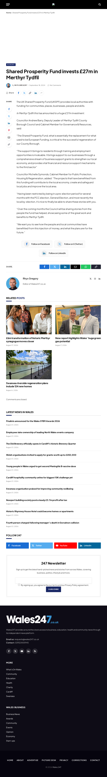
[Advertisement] (53, 38)
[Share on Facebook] (18, 92)
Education (10, 678)
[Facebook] (9, 109)
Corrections (79, 760)
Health (9, 683)
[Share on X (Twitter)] (24, 92)
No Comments (55, 85)
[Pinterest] (9, 130)
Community (11, 674)
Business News (13, 714)
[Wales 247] (53, 4)
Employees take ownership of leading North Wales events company (40, 432)
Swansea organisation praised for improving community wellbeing (39, 488)
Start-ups (10, 740)
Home (8, 13)
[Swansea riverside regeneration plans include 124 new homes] (29, 364)
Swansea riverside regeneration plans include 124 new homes (27, 385)
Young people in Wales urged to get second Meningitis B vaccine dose (41, 466)
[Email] (9, 137)
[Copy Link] (29, 92)
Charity (9, 687)
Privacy (64, 760)
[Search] (99, 4)
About (20, 760)
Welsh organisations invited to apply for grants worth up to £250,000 (41, 455)
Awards (9, 718)
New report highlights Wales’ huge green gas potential (78, 340)
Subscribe (53, 589)
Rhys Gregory (20, 85)
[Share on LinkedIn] (35, 92)
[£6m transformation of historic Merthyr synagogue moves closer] (29, 319)
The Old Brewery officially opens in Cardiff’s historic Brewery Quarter (41, 443)
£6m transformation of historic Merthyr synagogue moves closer (28, 340)
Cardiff (9, 691)
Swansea (10, 696)
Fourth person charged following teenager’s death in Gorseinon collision (42, 522)
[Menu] (8, 4)
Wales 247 (57, 767)
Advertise (32, 760)
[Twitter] (9, 116)
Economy (10, 64)
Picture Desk (49, 760)
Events (9, 727)
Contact (95, 760)
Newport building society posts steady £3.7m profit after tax (36, 500)
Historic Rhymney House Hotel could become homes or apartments (40, 511)
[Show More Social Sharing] (41, 92)
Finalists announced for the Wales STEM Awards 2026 (33, 421)
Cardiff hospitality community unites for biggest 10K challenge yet (39, 477)
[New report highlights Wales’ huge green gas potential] (78, 319)
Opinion (9, 732)
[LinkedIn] (9, 123)
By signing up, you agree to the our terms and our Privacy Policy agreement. (55, 585)
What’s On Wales (13, 669)
